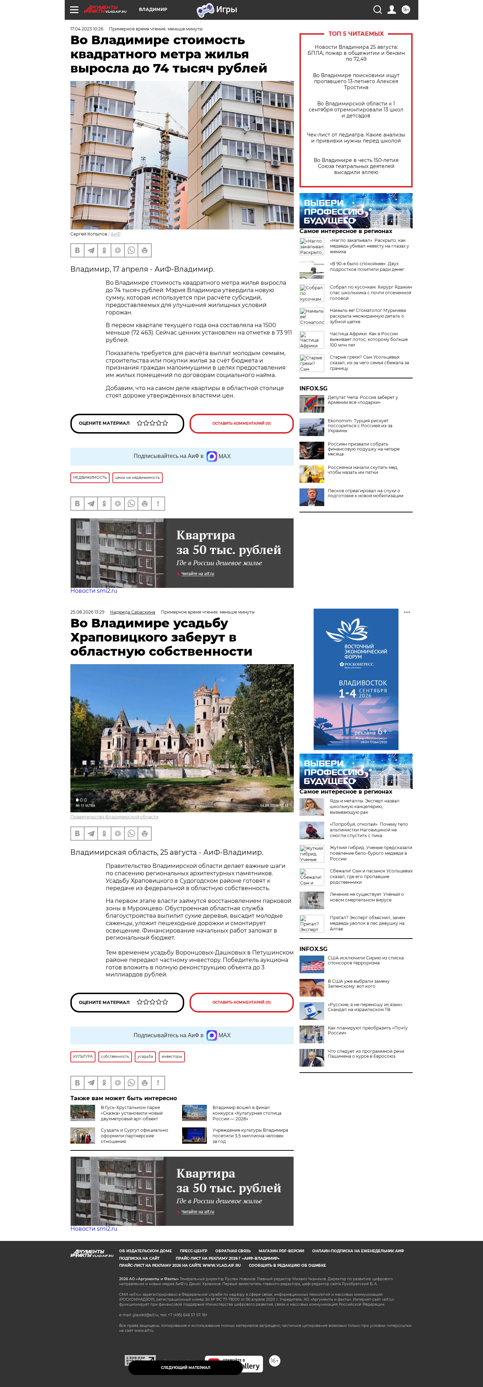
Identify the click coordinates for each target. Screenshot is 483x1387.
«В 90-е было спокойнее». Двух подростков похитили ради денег (367, 266)
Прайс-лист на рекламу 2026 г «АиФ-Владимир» (228, 1258)
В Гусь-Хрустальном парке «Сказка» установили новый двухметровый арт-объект (132, 1113)
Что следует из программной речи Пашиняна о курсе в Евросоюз (366, 1054)
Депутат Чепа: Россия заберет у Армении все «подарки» (363, 400)
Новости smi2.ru (93, 590)
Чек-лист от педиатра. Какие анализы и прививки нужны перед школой (356, 138)
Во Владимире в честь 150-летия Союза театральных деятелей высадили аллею (356, 166)
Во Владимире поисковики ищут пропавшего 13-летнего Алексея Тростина (356, 81)
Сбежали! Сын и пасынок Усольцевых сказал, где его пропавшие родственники (371, 876)
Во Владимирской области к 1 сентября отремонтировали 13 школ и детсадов (356, 110)
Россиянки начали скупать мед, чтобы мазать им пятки (363, 470)
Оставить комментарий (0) (242, 423)
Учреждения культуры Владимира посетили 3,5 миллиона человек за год (250, 1135)
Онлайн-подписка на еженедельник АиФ (358, 1251)
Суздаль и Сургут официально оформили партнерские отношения (134, 1135)
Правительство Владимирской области (114, 816)
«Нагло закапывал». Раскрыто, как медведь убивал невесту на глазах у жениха (369, 246)
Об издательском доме (145, 1251)
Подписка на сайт (139, 1258)
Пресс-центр (193, 1251)
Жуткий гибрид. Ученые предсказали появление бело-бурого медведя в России (371, 853)
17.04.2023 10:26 (86, 28)
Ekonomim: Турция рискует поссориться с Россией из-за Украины (360, 425)
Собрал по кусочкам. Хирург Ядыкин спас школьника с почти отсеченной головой (371, 292)
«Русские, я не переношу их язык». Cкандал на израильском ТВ (365, 1007)
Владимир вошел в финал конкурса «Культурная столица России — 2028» (247, 1113)
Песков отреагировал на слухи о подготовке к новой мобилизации (365, 493)
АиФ (116, 234)
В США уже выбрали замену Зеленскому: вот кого (359, 984)
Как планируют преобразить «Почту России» (368, 1030)
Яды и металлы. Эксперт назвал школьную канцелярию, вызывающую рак (365, 806)
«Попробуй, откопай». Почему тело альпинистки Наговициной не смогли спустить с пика (369, 830)
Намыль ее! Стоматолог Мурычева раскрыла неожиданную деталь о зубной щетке (368, 316)
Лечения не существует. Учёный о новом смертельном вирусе (367, 897)
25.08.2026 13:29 (87, 612)
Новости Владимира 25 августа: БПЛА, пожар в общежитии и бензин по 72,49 (356, 53)
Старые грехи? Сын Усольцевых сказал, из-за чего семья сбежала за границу (369, 362)
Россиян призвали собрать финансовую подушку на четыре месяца (364, 449)
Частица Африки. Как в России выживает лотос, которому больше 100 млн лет (369, 339)
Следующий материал (185, 1367)
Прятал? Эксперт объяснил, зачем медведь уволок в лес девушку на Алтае (367, 923)
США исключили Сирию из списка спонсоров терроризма (366, 960)
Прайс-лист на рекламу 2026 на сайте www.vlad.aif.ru (180, 1265)
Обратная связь (233, 1251)
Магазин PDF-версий (281, 1251)
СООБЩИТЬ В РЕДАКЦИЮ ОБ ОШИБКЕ (287, 1265)
